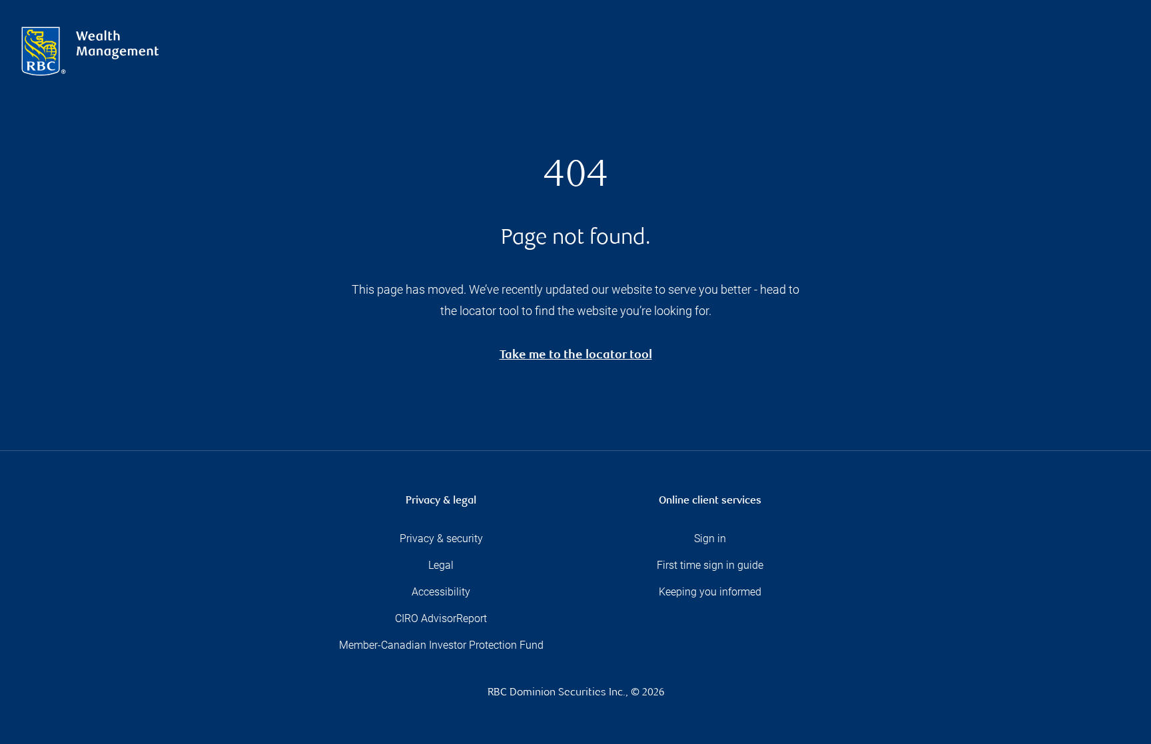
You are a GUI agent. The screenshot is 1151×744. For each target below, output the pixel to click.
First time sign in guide (710, 565)
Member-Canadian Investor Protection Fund (441, 645)
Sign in (710, 538)
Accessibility (441, 591)
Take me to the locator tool (576, 356)
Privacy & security (441, 538)
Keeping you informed (710, 591)
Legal (441, 565)
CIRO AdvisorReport (441, 618)
